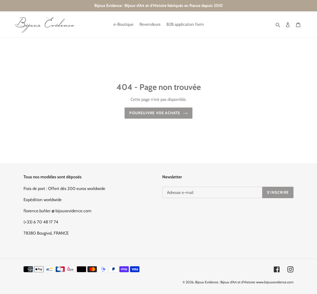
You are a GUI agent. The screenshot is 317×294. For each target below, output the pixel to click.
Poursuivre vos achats (154, 113)
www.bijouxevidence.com (274, 282)
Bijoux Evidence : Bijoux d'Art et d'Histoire (225, 282)
